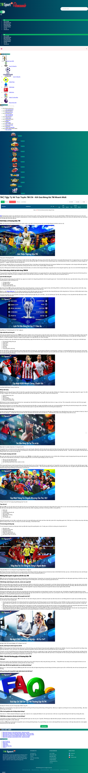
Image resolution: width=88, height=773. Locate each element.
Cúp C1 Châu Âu (9, 115)
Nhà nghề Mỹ (8, 129)
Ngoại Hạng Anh (9, 112)
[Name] (62, 9)
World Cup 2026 (9, 125)
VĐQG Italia (8, 122)
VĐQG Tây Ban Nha (10, 127)
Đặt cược (20, 136)
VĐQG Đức (8, 120)
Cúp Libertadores (9, 109)
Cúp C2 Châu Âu (9, 114)
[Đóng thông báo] (86, 48)
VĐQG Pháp (8, 117)
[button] (71, 202)
